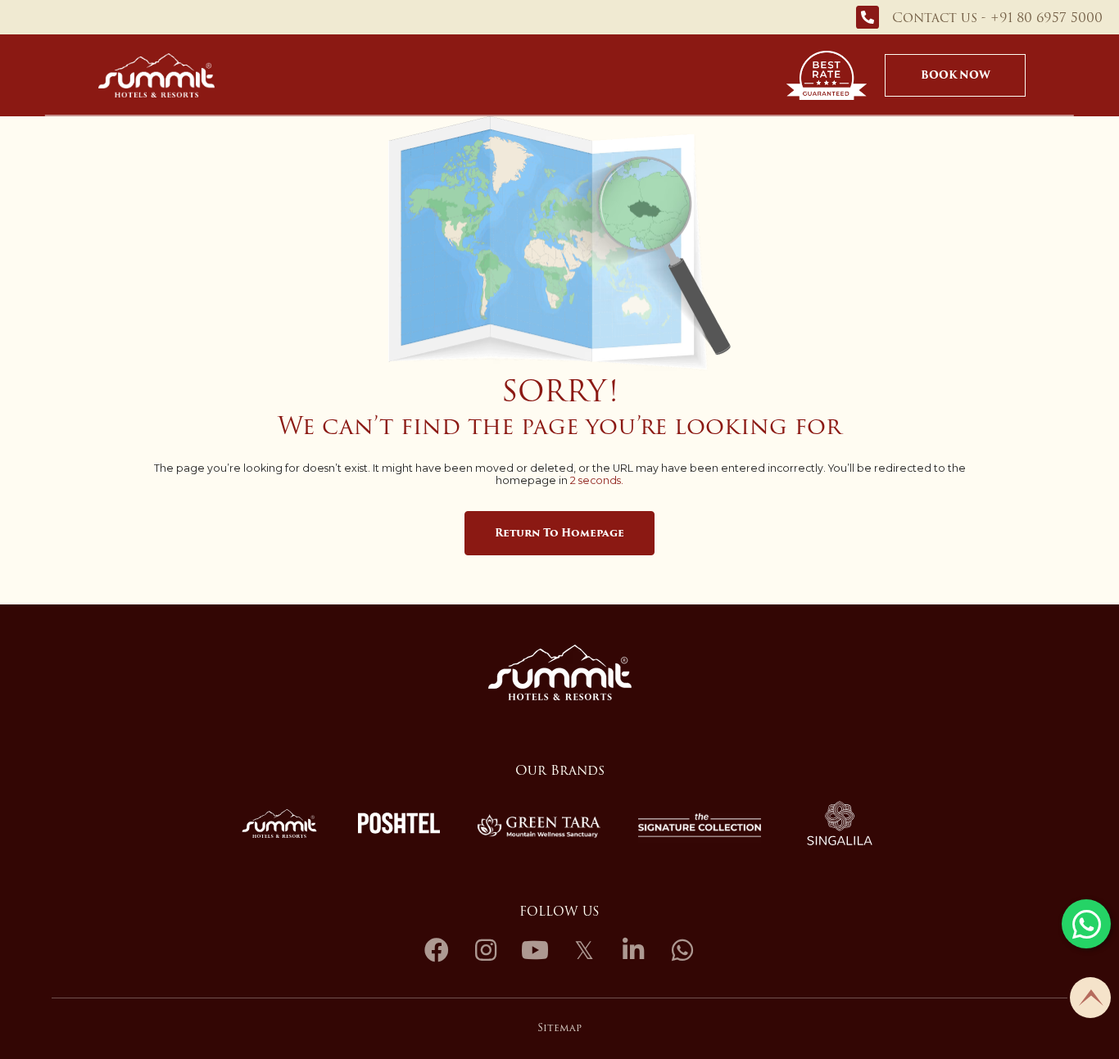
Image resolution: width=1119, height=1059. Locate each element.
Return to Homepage (559, 533)
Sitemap (559, 1027)
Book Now (955, 75)
